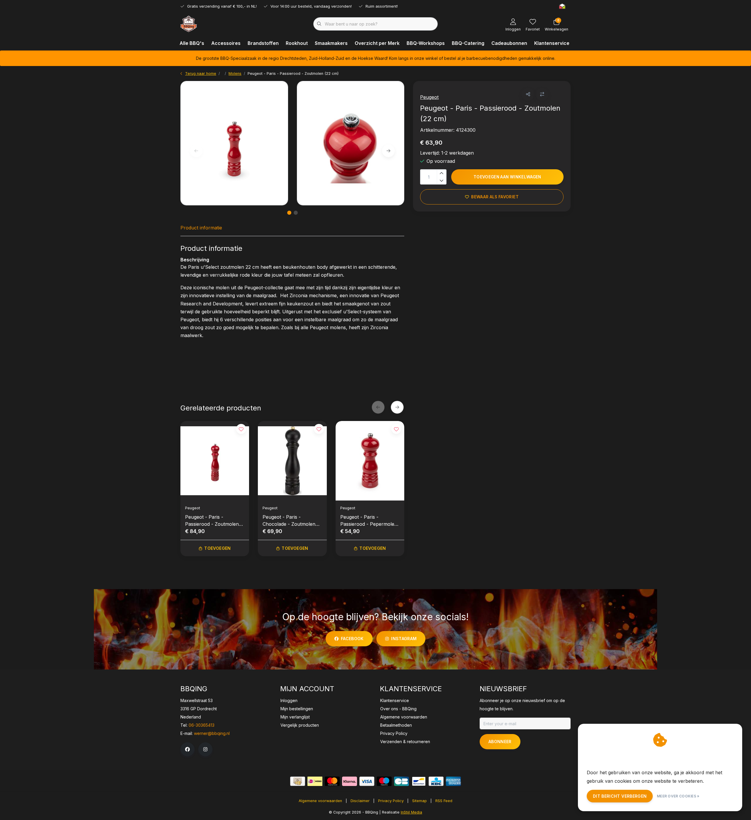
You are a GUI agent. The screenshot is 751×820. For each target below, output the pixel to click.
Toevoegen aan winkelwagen (507, 177)
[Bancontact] (418, 781)
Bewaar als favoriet (495, 197)
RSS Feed (443, 801)
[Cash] (297, 781)
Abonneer (500, 741)
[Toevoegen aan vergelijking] (542, 94)
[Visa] (366, 781)
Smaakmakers (331, 43)
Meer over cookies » (678, 796)
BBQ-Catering (468, 43)
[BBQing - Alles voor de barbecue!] (188, 23)
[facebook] (187, 749)
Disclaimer (360, 801)
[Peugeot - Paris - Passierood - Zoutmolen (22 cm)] (234, 143)
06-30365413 (201, 725)
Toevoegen (217, 548)
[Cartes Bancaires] (401, 781)
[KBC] (436, 781)
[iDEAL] (314, 781)
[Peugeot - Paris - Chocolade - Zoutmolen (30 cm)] (292, 460)
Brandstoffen (263, 43)
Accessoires (226, 43)
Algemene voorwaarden (320, 801)
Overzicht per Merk (377, 43)
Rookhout (297, 43)
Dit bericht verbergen (620, 796)
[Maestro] (384, 781)
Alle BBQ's (192, 43)
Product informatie (201, 228)
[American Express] (453, 781)
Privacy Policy (391, 801)
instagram (404, 638)
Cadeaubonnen (509, 43)
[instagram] (205, 749)
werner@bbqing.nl (212, 733)
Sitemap (419, 801)
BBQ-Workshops (426, 43)
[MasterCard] (332, 781)
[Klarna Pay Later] (349, 781)
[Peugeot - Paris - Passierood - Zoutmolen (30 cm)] (214, 460)
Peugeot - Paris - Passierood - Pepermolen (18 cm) (368, 520)
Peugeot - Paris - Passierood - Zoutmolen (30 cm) (212, 520)
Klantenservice (551, 43)
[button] (528, 94)
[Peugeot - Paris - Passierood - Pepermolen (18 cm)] (370, 460)
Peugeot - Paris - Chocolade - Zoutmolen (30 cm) (289, 520)
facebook (352, 638)
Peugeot (429, 97)
